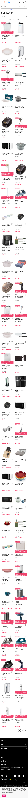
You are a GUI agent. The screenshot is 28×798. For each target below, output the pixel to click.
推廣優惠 (10, 10)
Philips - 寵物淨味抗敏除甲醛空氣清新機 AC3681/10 (19, 556)
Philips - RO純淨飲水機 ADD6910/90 (19, 59)
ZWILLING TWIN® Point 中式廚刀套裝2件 (19, 343)
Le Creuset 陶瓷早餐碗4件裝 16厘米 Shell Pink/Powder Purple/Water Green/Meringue (6, 225)
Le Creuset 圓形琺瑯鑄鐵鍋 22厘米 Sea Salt (19, 155)
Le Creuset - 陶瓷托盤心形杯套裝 (5, 531)
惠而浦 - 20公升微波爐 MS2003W (6, 484)
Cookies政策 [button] (11, 792)
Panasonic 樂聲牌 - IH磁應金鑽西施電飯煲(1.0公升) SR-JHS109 (6, 296)
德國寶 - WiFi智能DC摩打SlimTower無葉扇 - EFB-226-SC (6, 202)
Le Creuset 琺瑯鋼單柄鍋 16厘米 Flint (19, 106)
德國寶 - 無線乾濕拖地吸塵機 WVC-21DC (19, 438)
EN (5, 761)
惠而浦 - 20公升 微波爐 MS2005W (6, 154)
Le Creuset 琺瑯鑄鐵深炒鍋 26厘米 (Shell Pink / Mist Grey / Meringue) (6, 343)
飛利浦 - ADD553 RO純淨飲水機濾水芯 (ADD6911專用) (19, 697)
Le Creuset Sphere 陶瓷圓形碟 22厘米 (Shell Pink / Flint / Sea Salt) (6, 60)
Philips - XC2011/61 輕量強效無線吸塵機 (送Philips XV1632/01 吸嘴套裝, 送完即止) (19, 320)
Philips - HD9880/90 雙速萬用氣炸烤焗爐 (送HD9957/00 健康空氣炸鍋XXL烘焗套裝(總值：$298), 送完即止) (19, 390)
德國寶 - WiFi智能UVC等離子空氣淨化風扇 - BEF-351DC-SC (6, 84)
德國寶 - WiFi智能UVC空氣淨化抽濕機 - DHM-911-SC (6, 367)
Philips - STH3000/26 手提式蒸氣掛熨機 (19, 626)
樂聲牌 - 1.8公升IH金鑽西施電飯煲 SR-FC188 (6, 131)
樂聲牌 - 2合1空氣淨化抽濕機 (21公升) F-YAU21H (6, 320)
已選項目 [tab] (4, 16)
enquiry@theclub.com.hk (6, 769)
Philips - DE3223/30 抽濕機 (19, 36)
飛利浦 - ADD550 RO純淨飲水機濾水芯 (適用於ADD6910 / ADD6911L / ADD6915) (19, 721)
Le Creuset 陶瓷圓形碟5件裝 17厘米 (19, 484)
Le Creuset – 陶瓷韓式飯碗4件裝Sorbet (6, 556)
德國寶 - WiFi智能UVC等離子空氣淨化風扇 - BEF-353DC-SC (19, 131)
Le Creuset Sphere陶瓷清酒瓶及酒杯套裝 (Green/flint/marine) (19, 508)
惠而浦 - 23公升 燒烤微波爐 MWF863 (6, 507)
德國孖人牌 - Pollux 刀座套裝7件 (6, 460)
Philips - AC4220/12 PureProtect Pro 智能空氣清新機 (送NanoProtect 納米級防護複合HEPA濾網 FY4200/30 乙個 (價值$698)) (6, 626)
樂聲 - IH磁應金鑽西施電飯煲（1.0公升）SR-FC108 (19, 178)
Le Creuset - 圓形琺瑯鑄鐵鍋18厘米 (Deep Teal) (6, 603)
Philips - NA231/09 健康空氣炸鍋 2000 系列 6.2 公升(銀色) (6, 249)
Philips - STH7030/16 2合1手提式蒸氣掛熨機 (6, 178)
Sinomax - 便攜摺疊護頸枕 (19, 366)
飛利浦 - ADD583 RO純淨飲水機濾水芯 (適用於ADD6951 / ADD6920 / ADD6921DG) (6, 721)
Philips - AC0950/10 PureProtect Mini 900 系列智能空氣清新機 (19, 579)
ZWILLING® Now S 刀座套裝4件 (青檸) (19, 248)
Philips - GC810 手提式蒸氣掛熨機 (19, 672)
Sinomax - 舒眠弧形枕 (5, 106)
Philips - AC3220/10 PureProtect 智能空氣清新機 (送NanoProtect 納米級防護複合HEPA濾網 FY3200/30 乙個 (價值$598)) (19, 603)
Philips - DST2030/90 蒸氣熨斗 (19, 650)
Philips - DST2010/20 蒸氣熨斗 (19, 202)
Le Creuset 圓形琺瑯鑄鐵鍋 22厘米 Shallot (6, 273)
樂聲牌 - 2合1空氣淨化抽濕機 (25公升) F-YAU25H (6, 37)
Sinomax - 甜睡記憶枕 (19, 272)
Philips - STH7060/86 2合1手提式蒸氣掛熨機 (19, 296)
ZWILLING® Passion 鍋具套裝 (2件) (5, 438)
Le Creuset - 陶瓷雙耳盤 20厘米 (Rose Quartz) (5, 579)
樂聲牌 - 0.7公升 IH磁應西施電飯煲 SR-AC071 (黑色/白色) (19, 225)
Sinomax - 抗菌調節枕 (19, 460)
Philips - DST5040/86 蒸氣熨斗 (6, 673)
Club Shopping (4, 10)
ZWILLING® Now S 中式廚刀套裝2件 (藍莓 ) (19, 84)
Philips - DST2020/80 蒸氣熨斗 (6, 650)
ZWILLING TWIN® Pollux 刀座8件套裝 (6, 389)
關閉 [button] (4, 795)
